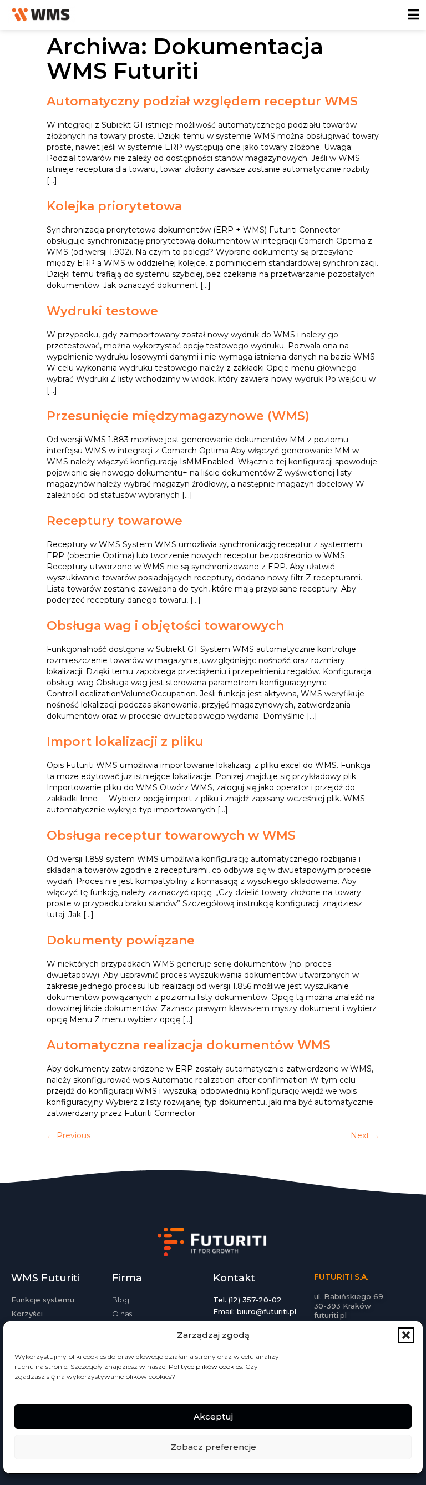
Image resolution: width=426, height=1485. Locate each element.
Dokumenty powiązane (121, 940)
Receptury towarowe (114, 520)
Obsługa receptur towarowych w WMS (171, 835)
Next (365, 1135)
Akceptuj (213, 1416)
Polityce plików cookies (205, 1366)
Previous (68, 1135)
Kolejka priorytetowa (114, 206)
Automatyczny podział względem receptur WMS (202, 101)
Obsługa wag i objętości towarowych (165, 625)
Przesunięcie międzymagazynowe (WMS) (178, 415)
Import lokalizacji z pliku (125, 741)
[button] (406, 1335)
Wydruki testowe (102, 311)
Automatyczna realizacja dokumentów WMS (189, 1045)
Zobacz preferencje (213, 1447)
